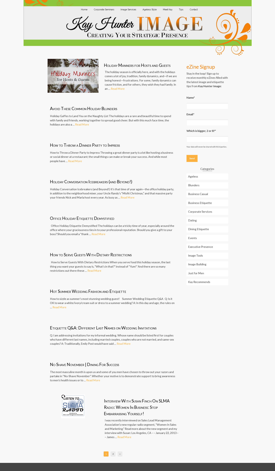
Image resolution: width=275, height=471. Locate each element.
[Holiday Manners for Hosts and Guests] (73, 75)
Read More (118, 88)
